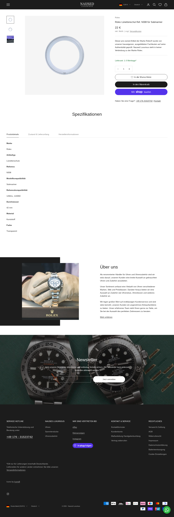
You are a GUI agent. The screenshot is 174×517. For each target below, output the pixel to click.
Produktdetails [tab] (13, 134)
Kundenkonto (117, 431)
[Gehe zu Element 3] (10, 39)
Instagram (77, 439)
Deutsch (137, 4)
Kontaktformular (118, 427)
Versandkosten (135, 31)
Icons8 (17, 482)
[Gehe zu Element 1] (10, 19)
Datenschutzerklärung (158, 445)
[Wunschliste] (160, 4)
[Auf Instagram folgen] (8, 494)
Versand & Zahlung (157, 427)
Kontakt (157, 101)
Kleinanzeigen (79, 433)
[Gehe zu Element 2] (10, 29)
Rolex (117, 17)
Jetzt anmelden (109, 379)
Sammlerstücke (51, 431)
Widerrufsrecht (155, 436)
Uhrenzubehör (51, 436)
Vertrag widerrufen (119, 440)
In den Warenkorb (141, 84)
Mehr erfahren (106, 317)
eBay (75, 427)
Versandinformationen (16, 470)
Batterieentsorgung (157, 449)
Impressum (153, 440)
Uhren (47, 427)
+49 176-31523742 (144, 101)
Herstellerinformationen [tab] (69, 134)
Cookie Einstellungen (158, 454)
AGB (151, 431)
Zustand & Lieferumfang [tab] (38, 134)
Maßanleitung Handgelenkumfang (125, 436)
